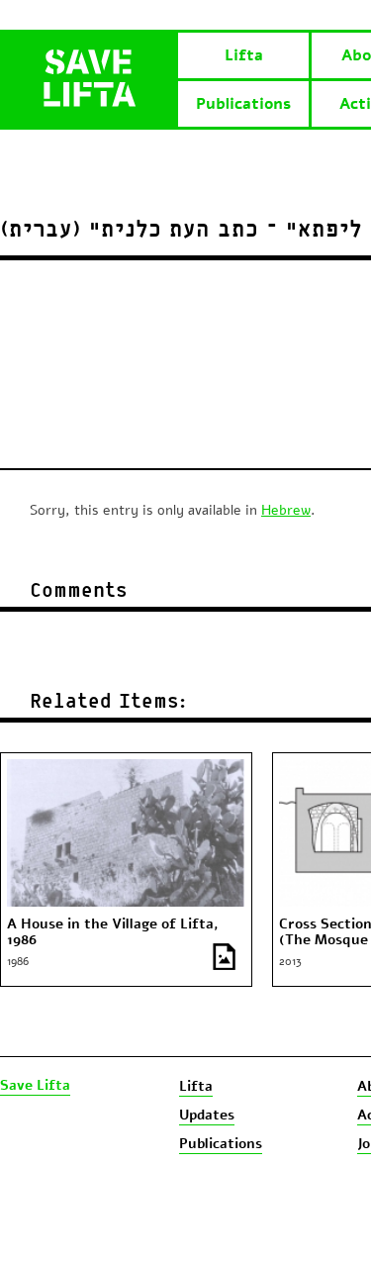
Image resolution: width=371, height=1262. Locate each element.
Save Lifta (35, 1086)
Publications (243, 104)
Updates (206, 1115)
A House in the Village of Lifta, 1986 (113, 932)
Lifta (244, 55)
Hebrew (286, 510)
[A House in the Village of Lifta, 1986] (125, 768)
